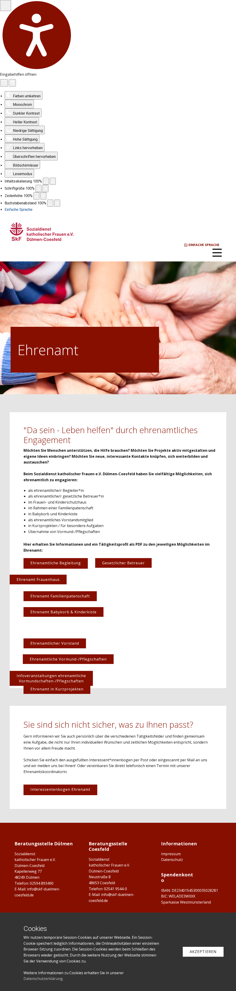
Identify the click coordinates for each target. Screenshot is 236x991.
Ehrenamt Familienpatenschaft (60, 596)
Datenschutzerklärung (43, 978)
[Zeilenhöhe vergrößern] (43, 196)
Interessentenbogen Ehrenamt (60, 789)
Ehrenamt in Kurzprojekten (56, 689)
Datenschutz (172, 859)
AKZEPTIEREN (203, 951)
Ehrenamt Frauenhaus (38, 579)
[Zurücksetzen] (4, 83)
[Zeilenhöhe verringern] (36, 196)
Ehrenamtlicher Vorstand (54, 643)
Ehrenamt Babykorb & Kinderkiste (63, 611)
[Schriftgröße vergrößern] (45, 188)
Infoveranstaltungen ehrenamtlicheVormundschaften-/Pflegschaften (51, 678)
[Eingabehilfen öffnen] (5, 5)
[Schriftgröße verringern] (38, 188)
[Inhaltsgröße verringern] (46, 181)
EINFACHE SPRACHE (203, 245)
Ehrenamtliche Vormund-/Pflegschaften (68, 659)
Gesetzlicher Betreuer (123, 562)
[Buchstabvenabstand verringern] (50, 203)
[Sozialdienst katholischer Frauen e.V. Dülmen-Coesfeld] (42, 232)
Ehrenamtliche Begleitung (55, 562)
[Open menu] (217, 253)
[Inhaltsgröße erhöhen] (53, 181)
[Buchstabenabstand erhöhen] (57, 203)
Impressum (171, 853)
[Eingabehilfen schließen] (12, 83)
